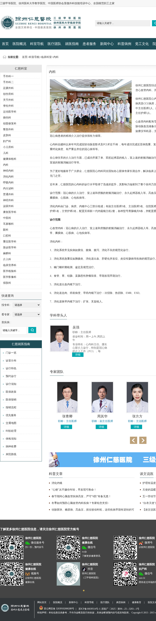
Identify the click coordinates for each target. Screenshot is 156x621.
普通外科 (8, 194)
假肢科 (7, 282)
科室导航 (37, 44)
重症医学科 (9, 241)
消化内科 (8, 176)
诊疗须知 (11, 384)
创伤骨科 (8, 94)
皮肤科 (7, 135)
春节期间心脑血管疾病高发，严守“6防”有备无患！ (81, 496)
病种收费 (11, 446)
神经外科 (8, 200)
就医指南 (72, 44)
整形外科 (8, 129)
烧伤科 (7, 117)
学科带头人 (58, 315)
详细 (77, 354)
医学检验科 (9, 271)
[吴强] (59, 351)
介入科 (7, 259)
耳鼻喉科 (8, 223)
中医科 (7, 218)
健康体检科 (9, 158)
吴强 (75, 327)
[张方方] (137, 412)
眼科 (5, 229)
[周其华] (102, 412)
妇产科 (7, 141)
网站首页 (41, 602)
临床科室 (46, 57)
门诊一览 (11, 352)
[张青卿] (67, 412)
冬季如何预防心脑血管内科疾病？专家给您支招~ (80, 503)
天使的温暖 (149, 489)
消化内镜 (57, 483)
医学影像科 (9, 277)
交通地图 (11, 423)
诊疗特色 (11, 368)
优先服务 (11, 415)
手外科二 (8, 82)
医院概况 (19, 44)
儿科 (5, 153)
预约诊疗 (11, 376)
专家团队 (57, 372)
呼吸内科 (8, 182)
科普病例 (124, 44)
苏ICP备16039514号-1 (89, 608)
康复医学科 (9, 212)
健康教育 (136, 602)
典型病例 (120, 602)
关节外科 (8, 99)
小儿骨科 (8, 147)
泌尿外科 (8, 206)
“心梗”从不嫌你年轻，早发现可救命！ (74, 489)
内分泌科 (8, 188)
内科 (56, 57)
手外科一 (8, 76)
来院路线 (11, 454)
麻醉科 (7, 253)
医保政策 (11, 391)
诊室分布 (11, 360)
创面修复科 (9, 123)
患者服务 (89, 44)
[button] (83, 590)
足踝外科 (8, 88)
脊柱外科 (8, 105)
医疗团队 (54, 44)
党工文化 (142, 44)
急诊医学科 (9, 247)
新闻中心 (107, 44)
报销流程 (11, 407)
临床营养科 (9, 265)
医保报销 (11, 399)
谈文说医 (147, 474)
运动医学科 (9, 111)
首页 (5, 44)
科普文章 (56, 474)
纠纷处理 (11, 430)
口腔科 (7, 235)
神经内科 (8, 170)
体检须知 (11, 438)
